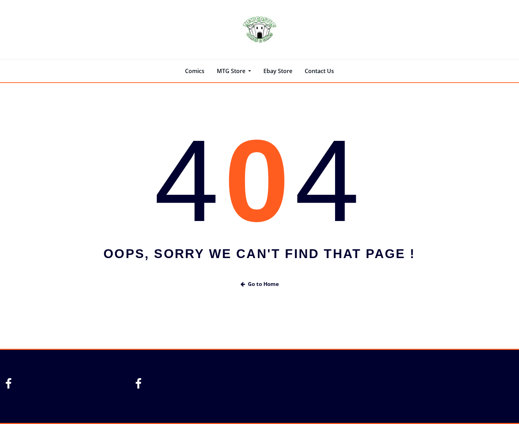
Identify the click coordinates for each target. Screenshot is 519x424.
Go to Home (263, 283)
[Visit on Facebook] (8, 385)
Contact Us (319, 71)
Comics (194, 71)
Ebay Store (277, 71)
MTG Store (232, 71)
